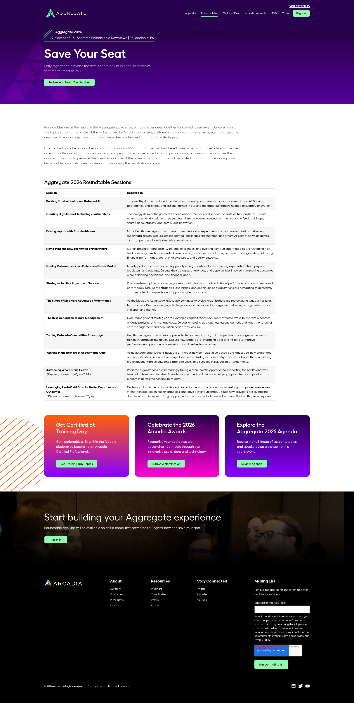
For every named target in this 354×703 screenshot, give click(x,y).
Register (301, 13)
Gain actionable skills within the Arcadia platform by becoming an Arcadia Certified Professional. (86, 446)
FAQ (274, 13)
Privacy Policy (262, 639)
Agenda (190, 13)
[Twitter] (300, 686)
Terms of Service (118, 686)
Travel (286, 13)
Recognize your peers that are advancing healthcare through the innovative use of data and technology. (177, 446)
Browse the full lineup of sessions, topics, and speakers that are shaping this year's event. (267, 446)
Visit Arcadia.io (299, 6)
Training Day (231, 13)
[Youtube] (307, 686)
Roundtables (209, 13)
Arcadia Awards (255, 13)
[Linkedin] (293, 686)
